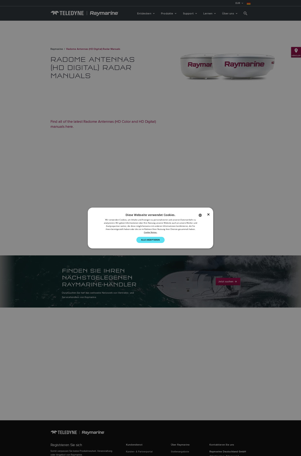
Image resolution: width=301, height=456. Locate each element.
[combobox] (200, 215)
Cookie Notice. (150, 232)
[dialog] (150, 228)
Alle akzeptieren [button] (150, 239)
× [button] (208, 214)
